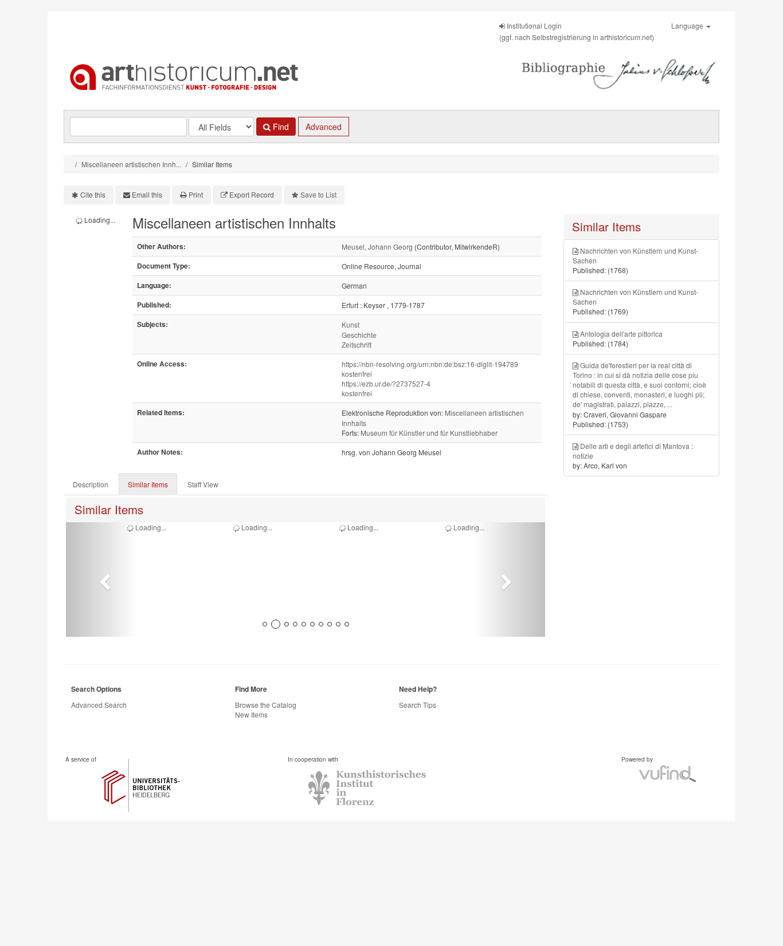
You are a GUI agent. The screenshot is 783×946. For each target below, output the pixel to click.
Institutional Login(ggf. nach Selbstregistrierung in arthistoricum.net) (576, 31)
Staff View (202, 484)
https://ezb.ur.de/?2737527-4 (386, 383)
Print (196, 194)
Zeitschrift (356, 344)
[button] (102, 579)
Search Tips (417, 705)
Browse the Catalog (265, 705)
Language (688, 25)
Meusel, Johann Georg (377, 246)
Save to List (318, 194)
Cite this (92, 194)
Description (90, 484)
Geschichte (359, 335)
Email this (147, 194)
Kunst (350, 324)
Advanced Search (99, 705)
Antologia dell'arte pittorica (621, 333)
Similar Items (148, 484)
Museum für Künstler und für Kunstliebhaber (429, 432)
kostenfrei (357, 374)
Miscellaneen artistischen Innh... (131, 164)
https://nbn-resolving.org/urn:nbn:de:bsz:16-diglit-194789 (430, 364)
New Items (251, 714)
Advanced (324, 126)
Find (280, 126)
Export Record (251, 194)
